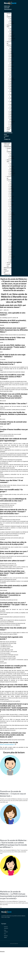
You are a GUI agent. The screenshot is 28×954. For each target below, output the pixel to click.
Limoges (11, 69)
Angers (11, 51)
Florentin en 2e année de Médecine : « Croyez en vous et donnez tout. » (13, 793)
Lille (10, 68)
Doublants (12, 23)
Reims (11, 113)
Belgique (11, 53)
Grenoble (12, 66)
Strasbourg (12, 121)
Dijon (11, 65)
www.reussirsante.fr (7, 744)
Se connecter (7, 138)
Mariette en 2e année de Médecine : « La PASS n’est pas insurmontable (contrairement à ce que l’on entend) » (13, 895)
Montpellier (12, 79)
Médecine (12, 36)
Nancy (11, 81)
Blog (5, 269)
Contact (6, 271)
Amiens (11, 50)
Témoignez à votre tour (9, 264)
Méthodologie (8, 267)
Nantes (11, 83)
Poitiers (11, 111)
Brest (11, 58)
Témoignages (8, 9)
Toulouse (12, 123)
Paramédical (12, 38)
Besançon (12, 55)
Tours (11, 124)
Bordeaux (12, 56)
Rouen (11, 116)
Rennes (11, 114)
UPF (10, 126)
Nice (11, 84)
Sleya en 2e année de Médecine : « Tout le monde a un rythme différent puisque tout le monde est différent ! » (13, 843)
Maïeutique (12, 35)
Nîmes (11, 86)
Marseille (12, 78)
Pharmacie (12, 40)
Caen (11, 60)
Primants (12, 21)
